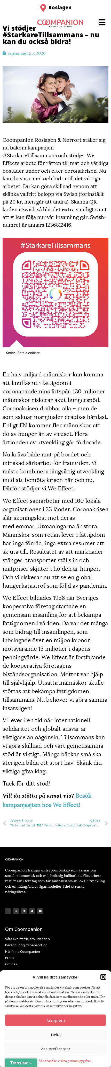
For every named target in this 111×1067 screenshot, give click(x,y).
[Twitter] (32, 911)
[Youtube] (40, 911)
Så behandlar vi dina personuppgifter (65, 1060)
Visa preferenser (55, 1048)
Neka (55, 1034)
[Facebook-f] (8, 911)
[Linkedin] (24, 911)
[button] (103, 977)
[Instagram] (16, 911)
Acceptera (55, 1020)
